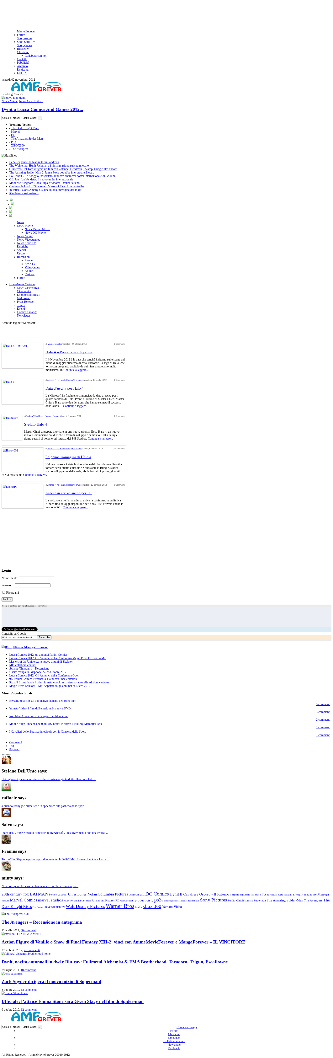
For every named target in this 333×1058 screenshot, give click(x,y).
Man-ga (323, 894)
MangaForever (26, 31)
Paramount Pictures (103, 900)
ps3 (158, 900)
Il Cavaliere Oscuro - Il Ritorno (204, 894)
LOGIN (22, 73)
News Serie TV (26, 243)
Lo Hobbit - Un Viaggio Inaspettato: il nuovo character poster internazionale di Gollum (62, 176)
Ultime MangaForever (30, 647)
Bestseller (23, 48)
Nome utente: (10, 578)
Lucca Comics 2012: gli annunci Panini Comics (38, 654)
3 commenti (323, 711)
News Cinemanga (28, 287)
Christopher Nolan (82, 894)
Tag (11, 745)
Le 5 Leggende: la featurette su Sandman (34, 162)
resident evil (193, 900)
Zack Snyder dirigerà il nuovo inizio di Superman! (51, 981)
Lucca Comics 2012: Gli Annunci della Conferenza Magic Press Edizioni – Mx (57, 658)
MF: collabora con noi (22, 665)
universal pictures (54, 907)
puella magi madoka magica (175, 901)
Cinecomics (24, 291)
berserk (53, 894)
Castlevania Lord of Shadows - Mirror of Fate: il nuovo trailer (46, 186)
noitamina (75, 900)
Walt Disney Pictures (85, 906)
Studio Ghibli (236, 900)
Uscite (21, 253)
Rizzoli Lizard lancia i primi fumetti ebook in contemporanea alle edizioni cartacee (59, 682)
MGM (66, 901)
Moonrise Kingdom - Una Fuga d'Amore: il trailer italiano (44, 182)
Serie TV (30, 263)
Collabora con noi (35, 55)
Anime (29, 270)
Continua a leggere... (76, 369)
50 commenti (28, 930)
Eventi (21, 308)
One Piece (86, 901)
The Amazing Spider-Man (27, 138)
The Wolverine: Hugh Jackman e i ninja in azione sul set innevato (49, 165)
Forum (21, 34)
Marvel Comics (23, 900)
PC (117, 900)
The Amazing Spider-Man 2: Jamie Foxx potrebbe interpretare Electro (51, 172)
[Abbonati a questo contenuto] (7, 647)
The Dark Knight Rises (25, 128)
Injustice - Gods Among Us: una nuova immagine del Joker (45, 189)
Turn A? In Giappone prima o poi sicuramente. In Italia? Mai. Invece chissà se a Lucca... (55, 859)
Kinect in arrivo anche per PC (68, 492)
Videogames (32, 267)
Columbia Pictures (113, 894)
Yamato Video (172, 907)
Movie (29, 260)
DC (13, 135)
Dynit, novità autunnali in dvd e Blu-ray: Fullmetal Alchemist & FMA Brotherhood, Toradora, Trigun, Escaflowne (115, 961)
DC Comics (157, 894)
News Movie (25, 225)
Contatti (22, 59)
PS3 (13, 142)
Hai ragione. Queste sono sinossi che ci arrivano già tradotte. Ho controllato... (49, 779)
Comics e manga (27, 312)
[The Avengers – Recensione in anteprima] (16, 914)
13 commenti (29, 989)
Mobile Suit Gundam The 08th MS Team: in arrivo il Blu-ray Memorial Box (55, 723)
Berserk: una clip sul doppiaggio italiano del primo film (42, 700)
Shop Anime (24, 38)
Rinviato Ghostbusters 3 (24, 193)
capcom (62, 894)
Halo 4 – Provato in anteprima (68, 352)
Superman (260, 900)
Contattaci (174, 1037)
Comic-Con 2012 (137, 894)
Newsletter (23, 315)
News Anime (10, 101)
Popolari (14, 749)
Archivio (22, 66)
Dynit (174, 894)
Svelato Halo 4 (35, 424)
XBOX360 (18, 145)
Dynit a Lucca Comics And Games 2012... (42, 109)
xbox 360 (152, 906)
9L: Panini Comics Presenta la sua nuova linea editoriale (43, 679)
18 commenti (28, 970)
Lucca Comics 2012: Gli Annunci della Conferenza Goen (44, 675)
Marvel (15, 131)
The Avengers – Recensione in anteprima (42, 922)
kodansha (288, 895)
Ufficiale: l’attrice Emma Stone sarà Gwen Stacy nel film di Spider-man (73, 1001)
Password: (8, 585)
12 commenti (29, 1009)
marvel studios (50, 900)
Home (13, 284)
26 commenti (32, 950)
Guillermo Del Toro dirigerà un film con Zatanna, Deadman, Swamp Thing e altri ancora (63, 169)
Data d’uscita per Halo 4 (64, 388)
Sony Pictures (213, 899)
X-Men (138, 907)
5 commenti (323, 704)
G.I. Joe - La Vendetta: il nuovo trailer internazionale (41, 179)
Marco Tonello (54, 344)
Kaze (280, 894)
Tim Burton (38, 907)
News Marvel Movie (37, 229)
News (20, 222)
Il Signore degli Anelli (240, 894)
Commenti (15, 742)
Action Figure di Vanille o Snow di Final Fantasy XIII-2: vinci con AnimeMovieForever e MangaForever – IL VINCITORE (123, 941)
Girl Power (23, 298)
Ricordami (12, 592)
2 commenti (323, 719)
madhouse (310, 894)
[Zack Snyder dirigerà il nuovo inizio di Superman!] (12, 973)
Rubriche (22, 246)
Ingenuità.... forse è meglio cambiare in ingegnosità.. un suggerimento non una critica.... (55, 832)
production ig (144, 900)
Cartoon (29, 274)
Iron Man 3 (256, 895)
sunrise (249, 900)
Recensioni (23, 257)
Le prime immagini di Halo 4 (68, 456)
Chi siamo (23, 52)
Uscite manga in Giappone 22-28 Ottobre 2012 (37, 672)
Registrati (23, 69)
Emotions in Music (28, 294)
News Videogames (28, 239)
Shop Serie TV (26, 41)
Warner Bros (120, 906)
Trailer (21, 305)
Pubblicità (23, 62)
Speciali (22, 250)
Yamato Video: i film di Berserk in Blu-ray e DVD (40, 708)
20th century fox (15, 894)
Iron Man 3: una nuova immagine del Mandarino (38, 716)
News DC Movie (35, 232)
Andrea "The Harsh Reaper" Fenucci (64, 380)
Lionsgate (298, 894)
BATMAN (39, 893)
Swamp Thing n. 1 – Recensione (29, 668)
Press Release (25, 301)
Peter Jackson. (126, 900)
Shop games (24, 45)
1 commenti (323, 735)
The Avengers (19, 149)
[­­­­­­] (166, 3)
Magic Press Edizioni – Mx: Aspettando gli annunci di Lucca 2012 (49, 685)
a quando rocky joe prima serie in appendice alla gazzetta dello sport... (44, 806)
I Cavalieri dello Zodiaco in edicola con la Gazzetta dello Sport (47, 731)
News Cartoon (26, 284)
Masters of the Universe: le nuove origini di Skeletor (41, 661)
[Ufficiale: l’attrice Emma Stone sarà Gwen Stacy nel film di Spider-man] (15, 993)
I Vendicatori (269, 894)
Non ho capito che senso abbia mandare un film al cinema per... (40, 886)
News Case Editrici (31, 101)
